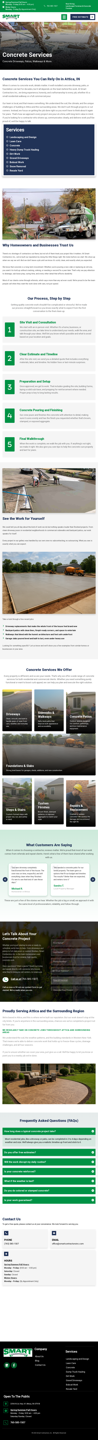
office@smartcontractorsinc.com (68, 1243)
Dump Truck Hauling (75, 1372)
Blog (37, 1360)
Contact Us (40, 1365)
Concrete (70, 1367)
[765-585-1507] (24, 979)
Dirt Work (70, 1376)
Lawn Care (71, 1363)
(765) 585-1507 (11, 1243)
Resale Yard (71, 1389)
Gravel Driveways (74, 1380)
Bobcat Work (72, 1384)
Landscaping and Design (77, 1359)
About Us (39, 1356)
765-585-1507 (52, 6)
